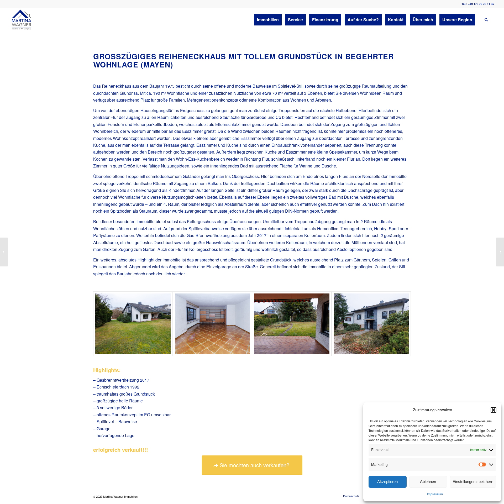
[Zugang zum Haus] (371, 323)
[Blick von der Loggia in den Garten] (292, 323)
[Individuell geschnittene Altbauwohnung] (4, 252)
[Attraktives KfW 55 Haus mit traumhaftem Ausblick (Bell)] (500, 252)
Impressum (435, 494)
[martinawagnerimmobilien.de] (22, 20)
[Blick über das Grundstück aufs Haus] (133, 323)
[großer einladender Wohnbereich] (212, 323)
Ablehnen (428, 481)
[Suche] (486, 20)
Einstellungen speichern (473, 481)
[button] (493, 410)
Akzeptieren (387, 481)
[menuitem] (268, 20)
